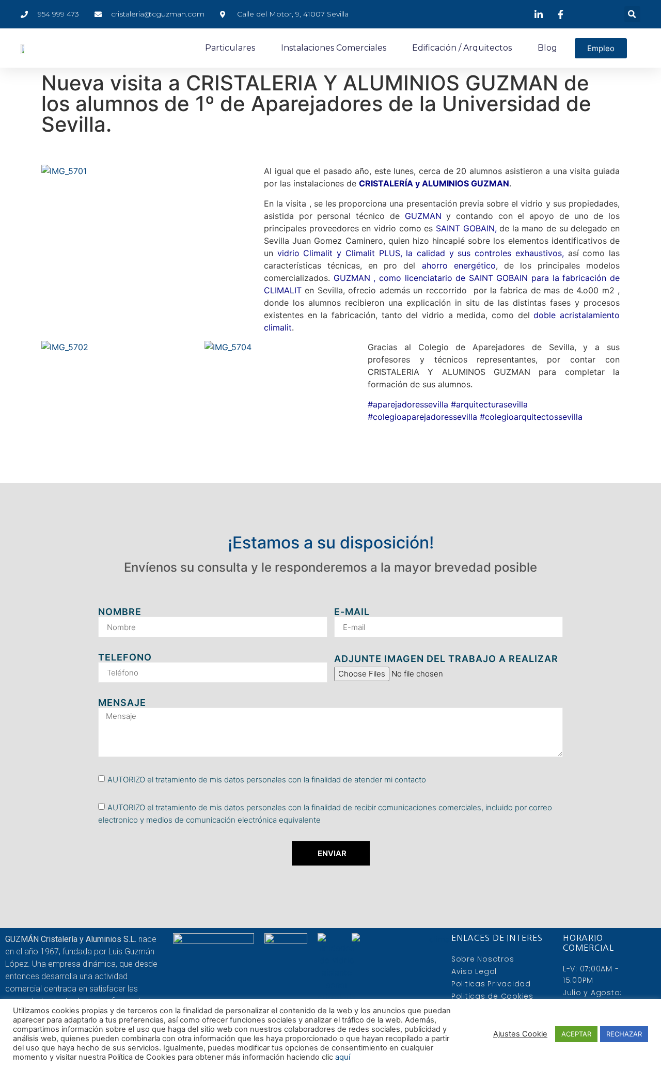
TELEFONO (125, 657)
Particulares (230, 48)
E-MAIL (352, 612)
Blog (547, 48)
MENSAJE (122, 703)
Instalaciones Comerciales (333, 48)
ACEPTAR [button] (576, 1034)
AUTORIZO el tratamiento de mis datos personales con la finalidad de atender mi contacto (266, 779)
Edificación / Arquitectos (462, 48)
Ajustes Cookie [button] (520, 1034)
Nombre (119, 612)
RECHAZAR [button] (624, 1034)
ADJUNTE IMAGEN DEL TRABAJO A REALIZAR (446, 659)
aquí (342, 1057)
